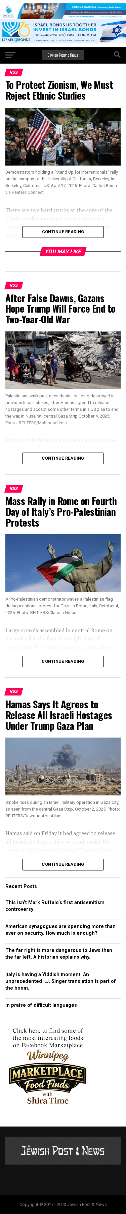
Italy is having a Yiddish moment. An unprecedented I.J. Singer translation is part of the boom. (60, 981)
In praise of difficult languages (41, 1005)
